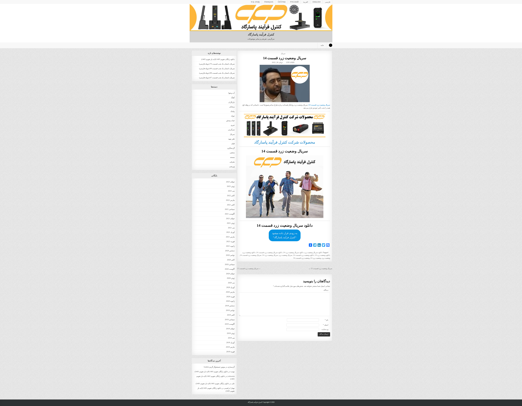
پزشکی (232, 107)
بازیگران (231, 102)
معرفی (232, 162)
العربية (305, 2)
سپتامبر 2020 (230, 264)
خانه (322, 45)
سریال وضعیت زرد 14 (270, 255)
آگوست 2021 (230, 214)
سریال (283, 53)
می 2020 (231, 283)
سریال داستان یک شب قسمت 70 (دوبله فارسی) (217, 64)
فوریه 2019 (230, 352)
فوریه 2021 (230, 241)
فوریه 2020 (230, 297)
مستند (232, 157)
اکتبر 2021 (231, 205)
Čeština (282, 2)
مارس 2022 (230, 200)
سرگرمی (231, 130)
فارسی (327, 2)
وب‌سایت (324, 329)
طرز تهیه (231, 139)
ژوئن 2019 (231, 333)
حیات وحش (230, 121)
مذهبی (232, 153)
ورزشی (232, 166)
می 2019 (231, 338)
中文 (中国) (255, 2)
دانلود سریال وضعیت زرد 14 (293, 252)
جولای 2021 (230, 218)
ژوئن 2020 (231, 278)
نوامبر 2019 (230, 310)
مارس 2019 (230, 347)
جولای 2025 (230, 182)
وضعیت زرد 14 (315, 258)
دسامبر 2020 (230, 251)
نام (326, 320)
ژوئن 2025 (231, 186)
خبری (233, 125)
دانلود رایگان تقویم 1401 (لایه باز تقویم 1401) (211, 372)
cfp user (290, 62)
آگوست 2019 (230, 324)
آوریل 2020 (230, 287)
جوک (233, 116)
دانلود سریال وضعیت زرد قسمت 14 (269, 252)
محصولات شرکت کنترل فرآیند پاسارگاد (284, 142)
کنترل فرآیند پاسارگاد (261, 34)
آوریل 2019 (230, 342)
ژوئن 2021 (231, 223)
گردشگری (231, 148)
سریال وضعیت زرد (285, 255)
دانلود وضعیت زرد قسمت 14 (303, 255)
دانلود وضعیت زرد (249, 252)
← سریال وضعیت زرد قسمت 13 (249, 268)
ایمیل (325, 325)
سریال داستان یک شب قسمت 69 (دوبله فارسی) (217, 69)
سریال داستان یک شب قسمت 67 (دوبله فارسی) (217, 78)
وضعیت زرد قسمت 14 (301, 258)
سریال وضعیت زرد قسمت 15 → (320, 268)
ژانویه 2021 (230, 246)
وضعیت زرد (326, 258)
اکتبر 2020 (231, 260)
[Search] (330, 45)
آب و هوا (231, 93)
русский (294, 2)
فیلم (233, 143)
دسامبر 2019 (230, 306)
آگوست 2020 (230, 269)
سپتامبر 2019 (230, 320)
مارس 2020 (230, 292)
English (316, 2)
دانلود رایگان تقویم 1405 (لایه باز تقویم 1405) (218, 59)
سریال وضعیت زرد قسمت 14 (284, 58)
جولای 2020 (230, 274)
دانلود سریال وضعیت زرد (313, 252)
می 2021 (231, 228)
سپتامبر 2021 (230, 209)
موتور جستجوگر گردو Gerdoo (214, 367)
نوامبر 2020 (230, 255)
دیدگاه (326, 290)
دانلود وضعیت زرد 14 (322, 255)
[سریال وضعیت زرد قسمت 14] (284, 83)
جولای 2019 (230, 329)
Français (268, 2)
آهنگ (233, 98)
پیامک (232, 111)
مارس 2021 (230, 237)
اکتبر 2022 (231, 196)
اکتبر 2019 (231, 315)
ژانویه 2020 (230, 301)
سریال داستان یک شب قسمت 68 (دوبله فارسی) (217, 73)
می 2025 (231, 191)
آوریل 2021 (230, 232)
